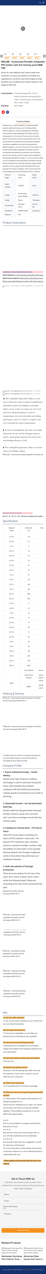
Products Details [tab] (23, 121)
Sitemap (27, 1270)
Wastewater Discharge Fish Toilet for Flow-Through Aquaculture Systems (12, 1258)
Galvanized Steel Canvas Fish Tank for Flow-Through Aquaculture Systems (33, 1258)
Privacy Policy (37, 1270)
